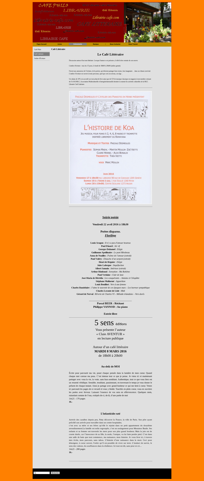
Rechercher (55, 473)
